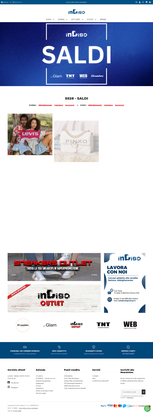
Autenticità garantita (43, 381)
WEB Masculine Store (72, 386)
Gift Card (75, 19)
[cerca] (135, 2)
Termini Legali (41, 393)
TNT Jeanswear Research (73, 383)
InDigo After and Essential (73, 381)
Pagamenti (40, 383)
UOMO (13, 148)
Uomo (48, 19)
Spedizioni (40, 388)
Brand (103, 19)
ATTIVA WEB (17, 411)
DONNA (46, 148)
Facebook (14, 383)
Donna (61, 19)
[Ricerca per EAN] (149, 2)
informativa (130, 397)
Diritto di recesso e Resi (44, 391)
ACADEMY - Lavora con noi (45, 378)
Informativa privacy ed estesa (28, 408)
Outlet (90, 19)
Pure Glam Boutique (71, 378)
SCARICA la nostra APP (100, 381)
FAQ (94, 378)
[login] (138, 2)
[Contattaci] (142, 2)
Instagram (14, 387)
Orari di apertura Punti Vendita (75, 388)
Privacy (38, 386)
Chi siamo (39, 376)
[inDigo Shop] (76, 16)
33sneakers (68, 376)
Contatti (95, 376)
